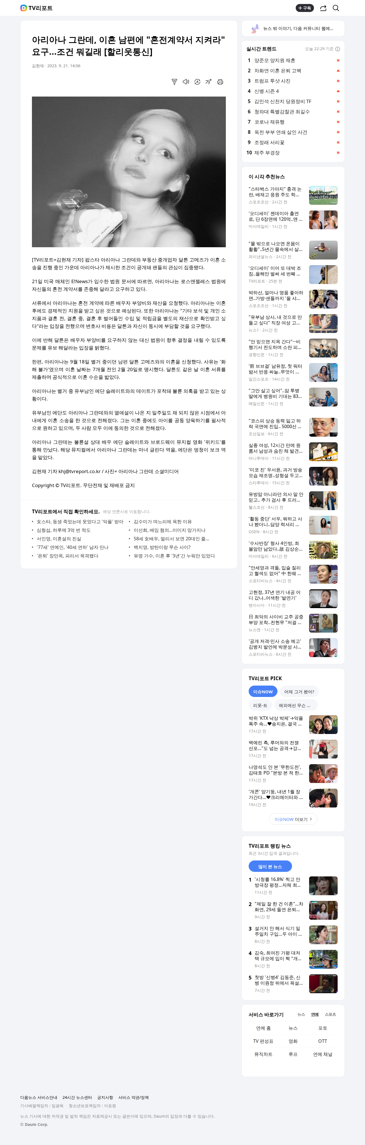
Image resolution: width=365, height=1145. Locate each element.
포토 (322, 1028)
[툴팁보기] (337, 49)
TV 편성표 (263, 1041)
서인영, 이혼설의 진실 (59, 538)
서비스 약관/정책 (133, 1097)
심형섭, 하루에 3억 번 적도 (64, 530)
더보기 (291, 819)
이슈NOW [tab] (263, 691)
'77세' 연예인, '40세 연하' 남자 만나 (73, 547)
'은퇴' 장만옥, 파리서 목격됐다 (67, 556)
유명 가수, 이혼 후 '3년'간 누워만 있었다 (174, 556)
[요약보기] (174, 81)
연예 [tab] (315, 1014)
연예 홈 (263, 1028)
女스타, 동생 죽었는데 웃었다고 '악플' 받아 (80, 521)
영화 (293, 1041)
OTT (322, 1041)
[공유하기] (323, 8)
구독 (307, 8)
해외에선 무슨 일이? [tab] (298, 705)
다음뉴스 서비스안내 (38, 1097)
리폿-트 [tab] (260, 705)
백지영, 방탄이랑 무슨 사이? (162, 547)
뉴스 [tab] (301, 1014)
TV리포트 (41, 8)
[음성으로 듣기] (186, 81)
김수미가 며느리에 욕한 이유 (163, 521)
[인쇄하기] (220, 81)
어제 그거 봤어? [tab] (299, 691)
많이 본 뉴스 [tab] (270, 866)
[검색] (338, 8)
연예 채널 (322, 1054)
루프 (293, 1054)
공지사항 (105, 1097)
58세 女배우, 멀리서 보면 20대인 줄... (171, 538)
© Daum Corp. (34, 1124)
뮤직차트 (263, 1054)
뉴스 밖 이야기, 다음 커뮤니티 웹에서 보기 (303, 28)
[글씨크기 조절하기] (208, 81)
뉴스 (293, 1028)
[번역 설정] (197, 81)
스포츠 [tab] (330, 1014)
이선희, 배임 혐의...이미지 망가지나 (170, 530)
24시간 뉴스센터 (77, 1097)
